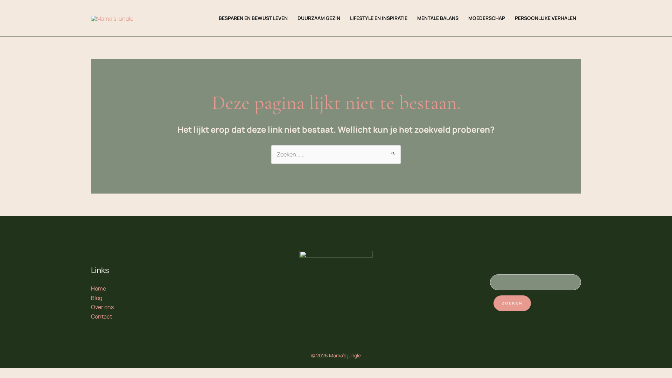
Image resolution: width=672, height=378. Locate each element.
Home (98, 288)
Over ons (102, 307)
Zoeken (512, 303)
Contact (101, 316)
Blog (96, 298)
